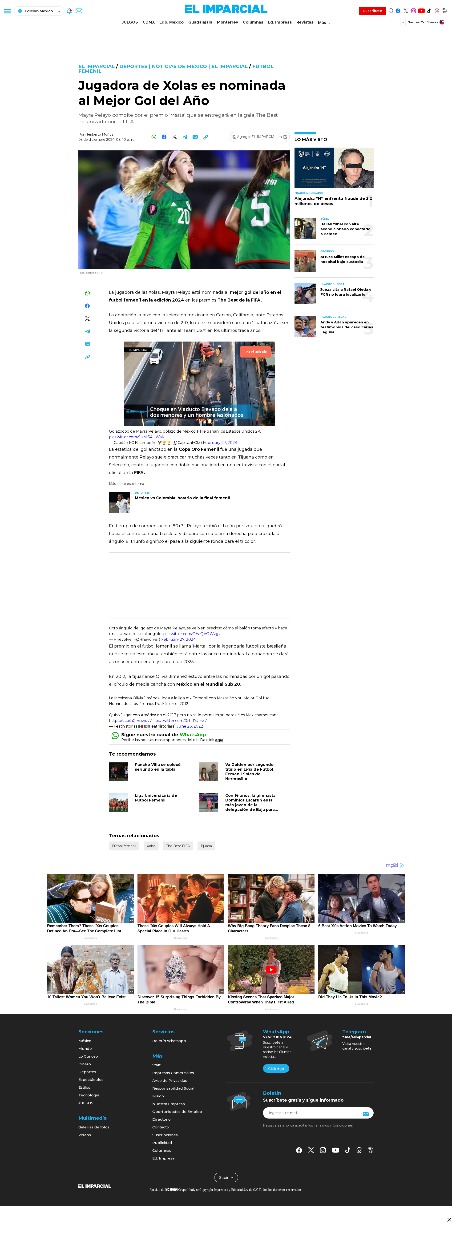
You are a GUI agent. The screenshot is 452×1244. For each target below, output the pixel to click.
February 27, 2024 (220, 442)
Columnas (253, 22)
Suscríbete (372, 11)
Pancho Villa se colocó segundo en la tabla (158, 767)
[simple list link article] (334, 170)
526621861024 (277, 1037)
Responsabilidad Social (173, 1088)
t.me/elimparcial (356, 1037)
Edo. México (171, 22)
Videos (84, 1135)
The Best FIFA (178, 846)
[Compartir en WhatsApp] (153, 136)
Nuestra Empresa (168, 1104)
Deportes (87, 1072)
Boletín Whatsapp (169, 1041)
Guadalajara (200, 22)
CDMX (149, 22)
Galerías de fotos (93, 1127)
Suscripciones (165, 1135)
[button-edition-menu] (403, 22)
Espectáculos (90, 1079)
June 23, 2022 (190, 726)
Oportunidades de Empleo (177, 1111)
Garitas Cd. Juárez (423, 22)
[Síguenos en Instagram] (413, 10)
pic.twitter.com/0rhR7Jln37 (181, 720)
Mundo (85, 1048)
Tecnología (88, 1095)
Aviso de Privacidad (170, 1080)
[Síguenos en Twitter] (406, 10)
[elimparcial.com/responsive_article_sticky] (449, 1220)
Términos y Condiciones (333, 1125)
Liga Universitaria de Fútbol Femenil (156, 797)
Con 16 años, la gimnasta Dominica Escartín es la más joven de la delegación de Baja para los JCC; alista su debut (250, 805)
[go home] (94, 1185)
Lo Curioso (88, 1056)
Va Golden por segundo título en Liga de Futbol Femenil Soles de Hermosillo (249, 771)
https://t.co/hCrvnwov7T (131, 720)
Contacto (160, 1127)
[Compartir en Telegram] (185, 136)
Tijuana (206, 846)
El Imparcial (96, 66)
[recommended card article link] (119, 502)
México (84, 1041)
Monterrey (227, 22)
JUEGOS (130, 22)
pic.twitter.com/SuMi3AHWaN (137, 437)
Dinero (84, 1064)
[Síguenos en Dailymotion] (444, 10)
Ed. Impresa (280, 22)
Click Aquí (276, 1069)
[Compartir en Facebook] (164, 136)
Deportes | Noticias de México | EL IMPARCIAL (183, 66)
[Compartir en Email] (195, 136)
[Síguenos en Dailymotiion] (371, 1150)
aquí (219, 739)
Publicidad (162, 1142)
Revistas (304, 22)
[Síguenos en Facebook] (398, 10)
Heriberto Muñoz (99, 134)
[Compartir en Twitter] (174, 136)
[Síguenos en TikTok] (429, 10)
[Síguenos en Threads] (437, 10)
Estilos (84, 1087)
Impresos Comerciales (173, 1073)
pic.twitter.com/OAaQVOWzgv (192, 634)
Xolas (151, 846)
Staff (156, 1065)
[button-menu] (7, 11)
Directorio (161, 1119)
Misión (158, 1096)
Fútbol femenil (124, 846)
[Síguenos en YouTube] (421, 10)
